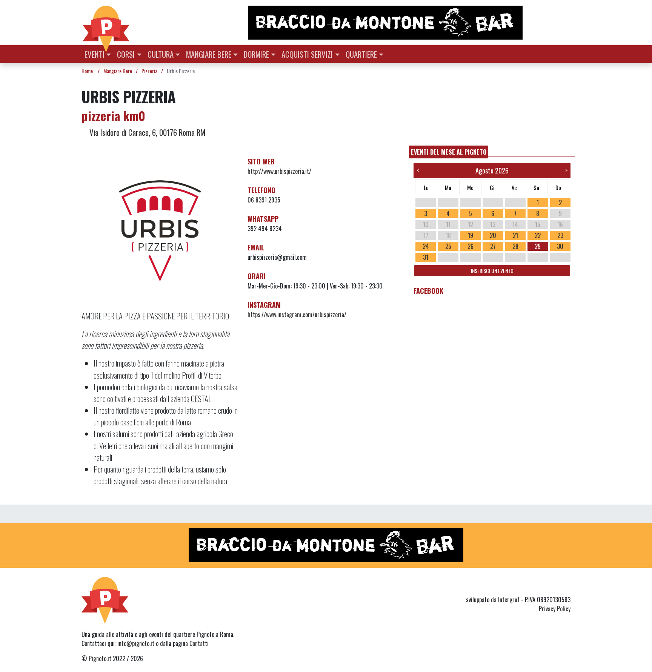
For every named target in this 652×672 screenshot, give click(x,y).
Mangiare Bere (208, 54)
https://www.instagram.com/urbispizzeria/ (297, 314)
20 (493, 235)
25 (448, 246)
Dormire (256, 54)
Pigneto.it (100, 658)
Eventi (95, 54)
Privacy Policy (554, 608)
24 (426, 246)
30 (560, 246)
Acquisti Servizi (307, 54)
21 (515, 235)
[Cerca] (566, 53)
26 (470, 246)
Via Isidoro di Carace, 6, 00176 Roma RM (146, 132)
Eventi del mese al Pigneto (448, 151)
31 (425, 257)
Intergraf (509, 599)
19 (470, 235)
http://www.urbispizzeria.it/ (279, 171)
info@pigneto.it (135, 643)
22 (538, 235)
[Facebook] (565, 586)
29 (538, 246)
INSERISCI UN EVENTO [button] (492, 271)
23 (560, 235)
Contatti (199, 643)
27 (493, 246)
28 (515, 246)
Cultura (161, 54)
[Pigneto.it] (106, 23)
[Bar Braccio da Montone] (408, 23)
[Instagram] (551, 586)
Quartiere (361, 54)
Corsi (126, 54)
